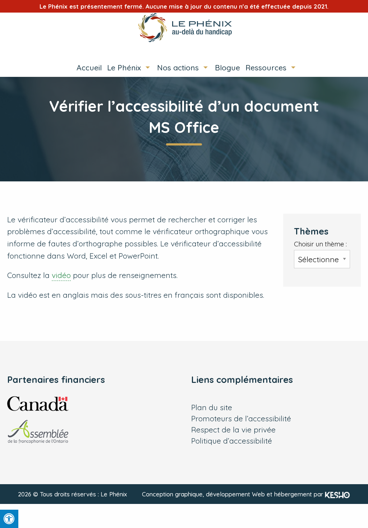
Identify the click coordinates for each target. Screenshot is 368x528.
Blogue (227, 67)
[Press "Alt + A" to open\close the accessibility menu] (9, 519)
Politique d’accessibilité (231, 441)
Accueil (89, 67)
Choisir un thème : (320, 244)
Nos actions (178, 67)
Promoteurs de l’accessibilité (241, 418)
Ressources (265, 67)
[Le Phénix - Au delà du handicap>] (184, 27)
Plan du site (211, 407)
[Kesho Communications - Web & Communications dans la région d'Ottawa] (337, 494)
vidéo (61, 275)
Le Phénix (124, 67)
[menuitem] (86, 68)
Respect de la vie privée (233, 430)
